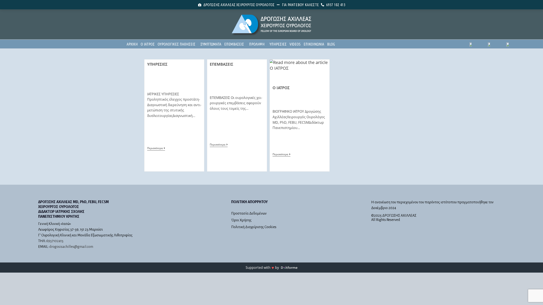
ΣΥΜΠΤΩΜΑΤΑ (210, 44)
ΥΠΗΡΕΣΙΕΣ (278, 44)
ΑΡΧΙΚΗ (132, 44)
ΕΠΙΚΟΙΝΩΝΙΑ (314, 44)
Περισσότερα (156, 148)
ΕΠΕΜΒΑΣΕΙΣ (234, 44)
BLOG (331, 44)
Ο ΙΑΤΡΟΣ (148, 44)
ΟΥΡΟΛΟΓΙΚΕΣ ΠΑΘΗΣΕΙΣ (176, 44)
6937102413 (54, 241)
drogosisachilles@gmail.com (71, 247)
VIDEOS (295, 44)
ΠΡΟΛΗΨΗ (257, 44)
